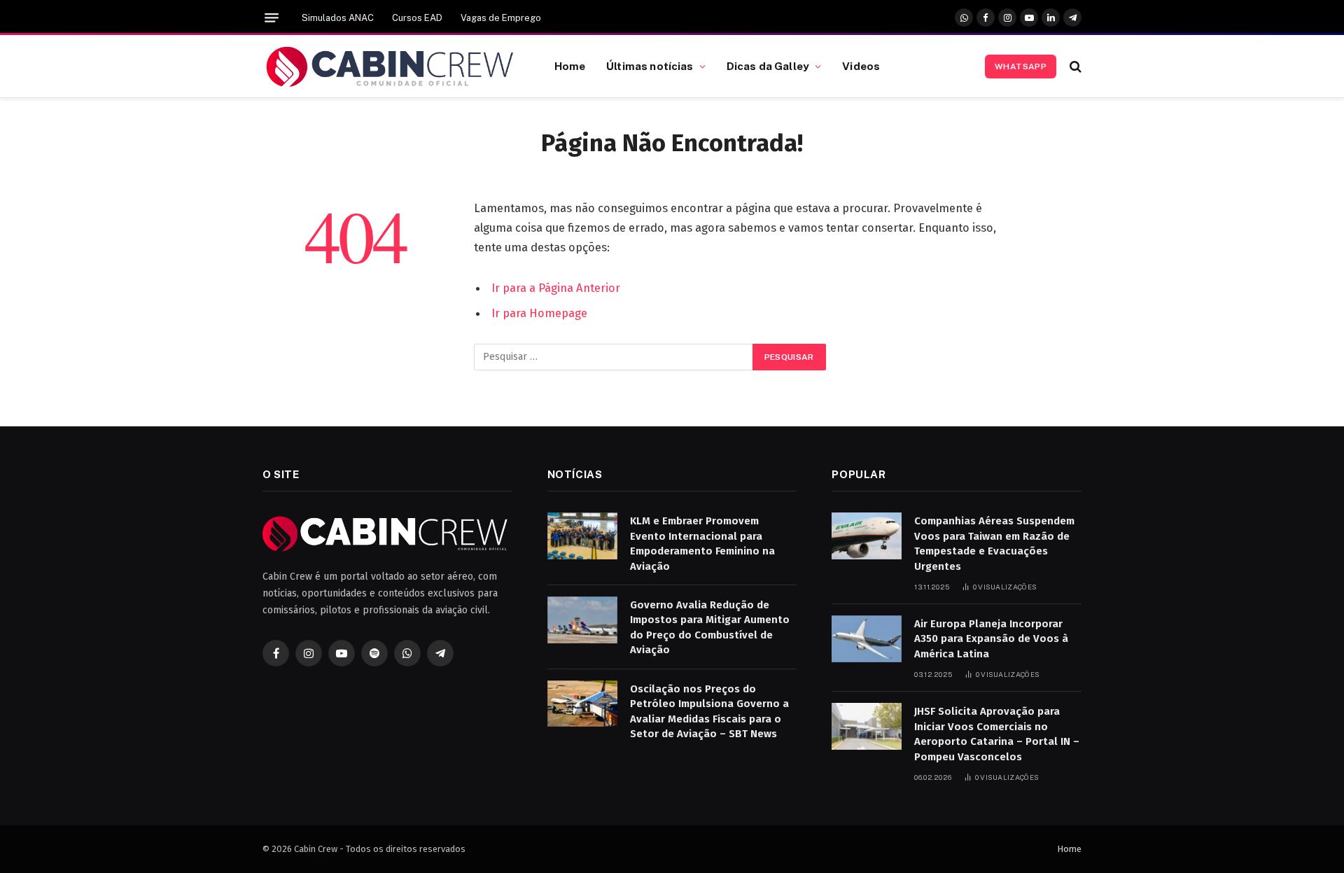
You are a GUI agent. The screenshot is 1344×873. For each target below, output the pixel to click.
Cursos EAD (417, 18)
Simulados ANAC (338, 18)
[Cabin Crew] (390, 66)
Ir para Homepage (539, 313)
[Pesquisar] (1074, 66)
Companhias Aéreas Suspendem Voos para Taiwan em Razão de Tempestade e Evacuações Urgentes (994, 543)
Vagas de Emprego (501, 18)
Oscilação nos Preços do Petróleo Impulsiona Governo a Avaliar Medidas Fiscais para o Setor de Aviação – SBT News (709, 711)
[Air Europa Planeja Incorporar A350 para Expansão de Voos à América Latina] (867, 638)
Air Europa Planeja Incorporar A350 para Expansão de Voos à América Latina (991, 638)
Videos (861, 66)
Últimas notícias (649, 66)
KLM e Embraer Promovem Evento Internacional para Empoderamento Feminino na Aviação (702, 543)
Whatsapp (1020, 66)
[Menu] (272, 17)
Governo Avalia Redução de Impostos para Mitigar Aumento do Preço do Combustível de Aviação (710, 627)
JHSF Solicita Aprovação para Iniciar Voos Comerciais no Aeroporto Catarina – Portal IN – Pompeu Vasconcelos (996, 733)
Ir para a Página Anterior (555, 288)
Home (570, 66)
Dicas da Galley (768, 66)
